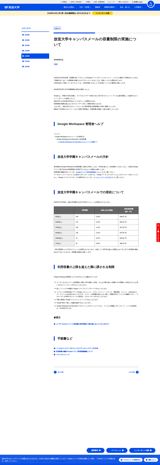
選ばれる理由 (69, 7)
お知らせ (57, 28)
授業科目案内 (109, 7)
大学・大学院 (84, 7)
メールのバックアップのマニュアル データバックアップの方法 (77, 348)
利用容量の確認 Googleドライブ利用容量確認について (74, 351)
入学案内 (137, 7)
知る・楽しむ (125, 7)
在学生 (55, 64)
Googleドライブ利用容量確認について (89, 172)
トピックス (26, 28)
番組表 (97, 7)
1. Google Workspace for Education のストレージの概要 (76, 142)
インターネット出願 (141, 450)
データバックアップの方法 (102, 177)
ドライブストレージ (63, 354)
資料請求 (94, 450)
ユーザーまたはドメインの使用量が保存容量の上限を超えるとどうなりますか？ (83, 324)
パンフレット (116, 450)
